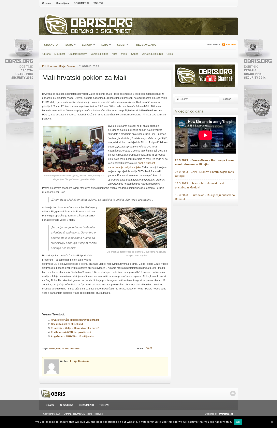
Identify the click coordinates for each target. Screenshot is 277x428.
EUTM (52, 348)
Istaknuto (51, 44)
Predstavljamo (145, 44)
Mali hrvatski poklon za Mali (84, 77)
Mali (58, 348)
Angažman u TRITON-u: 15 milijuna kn (72, 336)
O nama (46, 3)
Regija (67, 45)
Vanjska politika (99, 54)
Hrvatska (52, 66)
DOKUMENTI (81, 3)
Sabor (134, 54)
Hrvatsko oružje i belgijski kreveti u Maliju (75, 319)
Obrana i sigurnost (101, 32)
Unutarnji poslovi (78, 54)
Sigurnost (59, 54)
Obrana (46, 54)
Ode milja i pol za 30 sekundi (67, 324)
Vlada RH (74, 348)
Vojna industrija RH (152, 54)
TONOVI (98, 3)
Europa (85, 45)
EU (44, 66)
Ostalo (170, 54)
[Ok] (272, 422)
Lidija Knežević (79, 361)
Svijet (120, 45)
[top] (233, 393)
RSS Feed (231, 44)
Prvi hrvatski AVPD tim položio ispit (71, 332)
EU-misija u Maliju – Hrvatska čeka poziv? (75, 328)
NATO (103, 45)
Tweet (148, 348)
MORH (65, 348)
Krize (114, 54)
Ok (238, 421)
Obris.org (102, 24)
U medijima (62, 3)
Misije (124, 54)
